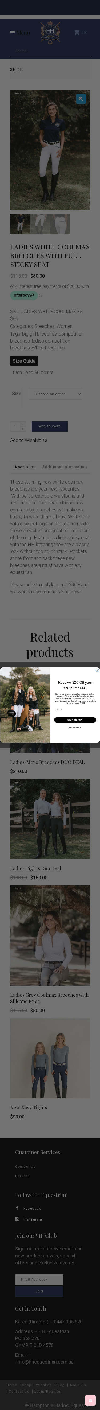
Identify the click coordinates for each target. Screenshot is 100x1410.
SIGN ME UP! (75, 720)
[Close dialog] (97, 670)
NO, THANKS (75, 728)
